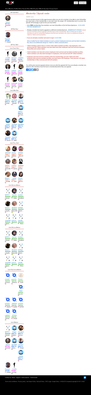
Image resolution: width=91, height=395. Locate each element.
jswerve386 (15, 220)
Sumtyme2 (15, 58)
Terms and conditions (11, 381)
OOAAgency (21, 207)
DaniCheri (8, 152)
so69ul (14, 178)
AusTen (14, 195)
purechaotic (15, 279)
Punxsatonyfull (9, 39)
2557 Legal (48, 381)
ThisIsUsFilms (22, 279)
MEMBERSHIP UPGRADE (75, 30)
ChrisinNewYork (22, 303)
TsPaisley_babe (22, 152)
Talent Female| (22, 9)
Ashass (8, 22)
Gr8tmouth (21, 111)
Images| (52, 9)
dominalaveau (9, 83)
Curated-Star (21, 195)
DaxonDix (7, 137)
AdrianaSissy (8, 165)
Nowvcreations (9, 207)
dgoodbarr (21, 124)
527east (14, 315)
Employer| (36, 9)
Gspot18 (14, 137)
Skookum (14, 207)
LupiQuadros (8, 315)
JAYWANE (14, 100)
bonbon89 (14, 83)
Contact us (8, 377)
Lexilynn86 (15, 165)
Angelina (20, 58)
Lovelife (8, 58)
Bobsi (21, 291)
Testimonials (33, 377)
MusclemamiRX (9, 70)
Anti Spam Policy (31, 381)
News (13, 377)
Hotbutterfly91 (16, 70)
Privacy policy (22, 381)
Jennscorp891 (22, 70)
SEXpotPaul (8, 100)
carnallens (21, 220)
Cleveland (14, 124)
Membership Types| (44, 9)
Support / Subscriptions (22, 377)
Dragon (8, 124)
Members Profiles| (13, 9)
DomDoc (20, 100)
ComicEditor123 (9, 279)
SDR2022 (14, 303)
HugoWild (8, 220)
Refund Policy (40, 381)
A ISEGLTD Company (65, 381)
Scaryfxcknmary (22, 83)
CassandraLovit (22, 178)
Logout (56, 9)
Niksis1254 (8, 178)
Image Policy (55, 381)
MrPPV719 (8, 195)
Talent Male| (30, 9)
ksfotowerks (8, 303)
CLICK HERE (58, 38)
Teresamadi (15, 152)
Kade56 (21, 356)
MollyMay (21, 165)
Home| (6, 9)
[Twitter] (85, 377)
